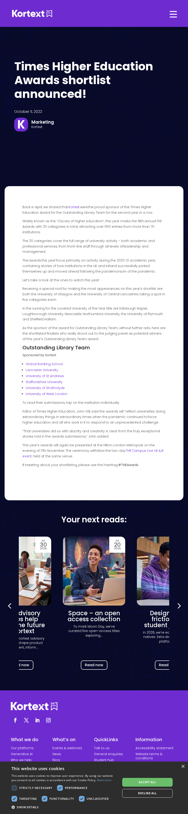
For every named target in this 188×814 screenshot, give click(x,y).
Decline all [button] (147, 793)
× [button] (183, 766)
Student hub (104, 760)
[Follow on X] (26, 720)
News (57, 754)
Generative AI (22, 754)
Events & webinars (67, 748)
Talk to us (101, 748)
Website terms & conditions (148, 756)
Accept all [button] (147, 782)
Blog (56, 760)
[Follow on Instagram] (48, 720)
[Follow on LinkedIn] (37, 720)
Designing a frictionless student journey (94, 619)
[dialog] (94, 788)
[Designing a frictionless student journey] (94, 571)
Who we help (21, 760)
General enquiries (108, 754)
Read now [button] (20, 665)
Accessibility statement (154, 748)
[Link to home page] (94, 14)
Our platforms (22, 748)
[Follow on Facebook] (15, 720)
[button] (178, 605)
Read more (104, 780)
